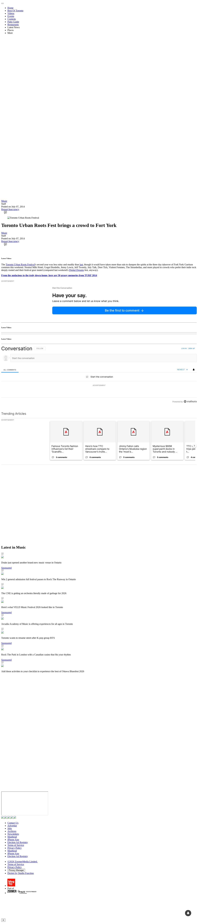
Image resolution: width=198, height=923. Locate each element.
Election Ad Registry (17, 842)
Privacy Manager (16, 870)
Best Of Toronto (15, 10)
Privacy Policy (14, 848)
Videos (10, 13)
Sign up (191, 348)
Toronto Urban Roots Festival (20, 264)
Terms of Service (15, 845)
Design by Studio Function (20, 873)
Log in (184, 348)
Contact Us (12, 823)
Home (10, 8)
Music (4, 201)
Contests (11, 19)
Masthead (12, 836)
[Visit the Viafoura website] (190, 401)
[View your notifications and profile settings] (194, 370)
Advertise (12, 825)
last (81, 264)
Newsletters (13, 834)
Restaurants (13, 24)
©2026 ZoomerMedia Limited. (22, 861)
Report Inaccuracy (10, 209)
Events (10, 16)
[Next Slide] (194, 446)
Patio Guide (13, 21)
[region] (99, 375)
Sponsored (6, 568)
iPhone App (13, 839)
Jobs (9, 828)
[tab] (10, 369)
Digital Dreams (76, 270)
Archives (11, 831)
